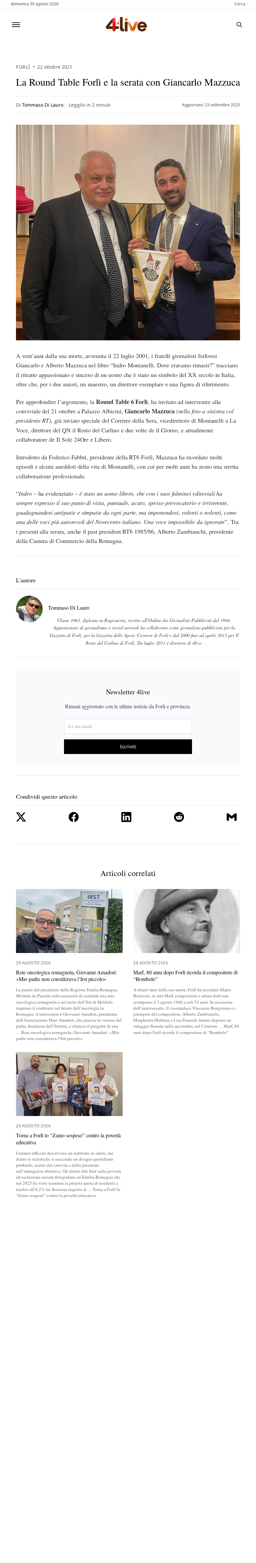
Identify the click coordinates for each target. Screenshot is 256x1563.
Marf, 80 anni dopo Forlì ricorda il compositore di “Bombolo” (185, 976)
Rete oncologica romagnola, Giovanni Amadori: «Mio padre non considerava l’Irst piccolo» (66, 976)
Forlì (23, 67)
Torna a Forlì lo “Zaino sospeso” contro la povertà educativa (68, 1139)
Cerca (239, 4)
